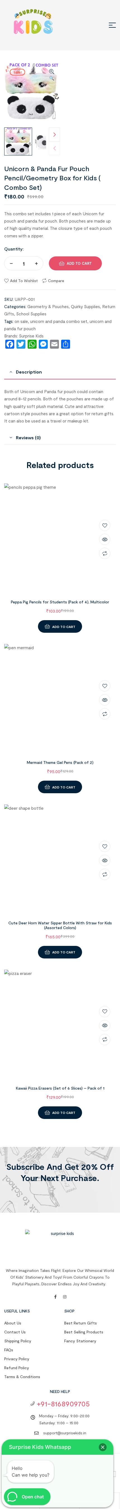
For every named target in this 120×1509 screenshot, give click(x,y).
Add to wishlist (24, 280)
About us (12, 1323)
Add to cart (79, 263)
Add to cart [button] (63, 627)
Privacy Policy (16, 1358)
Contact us (15, 1331)
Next (54, 134)
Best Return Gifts (80, 1323)
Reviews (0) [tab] (28, 437)
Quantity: (14, 248)
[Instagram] (65, 1297)
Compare (56, 280)
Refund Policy (16, 1367)
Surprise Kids (31, 335)
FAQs (8, 1349)
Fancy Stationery (80, 1340)
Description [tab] (29, 371)
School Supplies (31, 313)
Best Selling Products (83, 1331)
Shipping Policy (17, 1340)
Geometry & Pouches (48, 306)
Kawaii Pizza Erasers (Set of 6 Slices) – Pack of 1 (60, 1088)
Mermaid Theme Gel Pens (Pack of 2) (60, 762)
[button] (51, 75)
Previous (54, 148)
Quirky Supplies (85, 306)
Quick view (104, 539)
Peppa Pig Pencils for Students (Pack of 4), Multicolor (60, 601)
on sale (21, 321)
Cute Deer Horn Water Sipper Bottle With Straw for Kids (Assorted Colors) (60, 925)
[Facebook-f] (55, 1297)
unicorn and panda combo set (58, 321)
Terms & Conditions (22, 1376)
